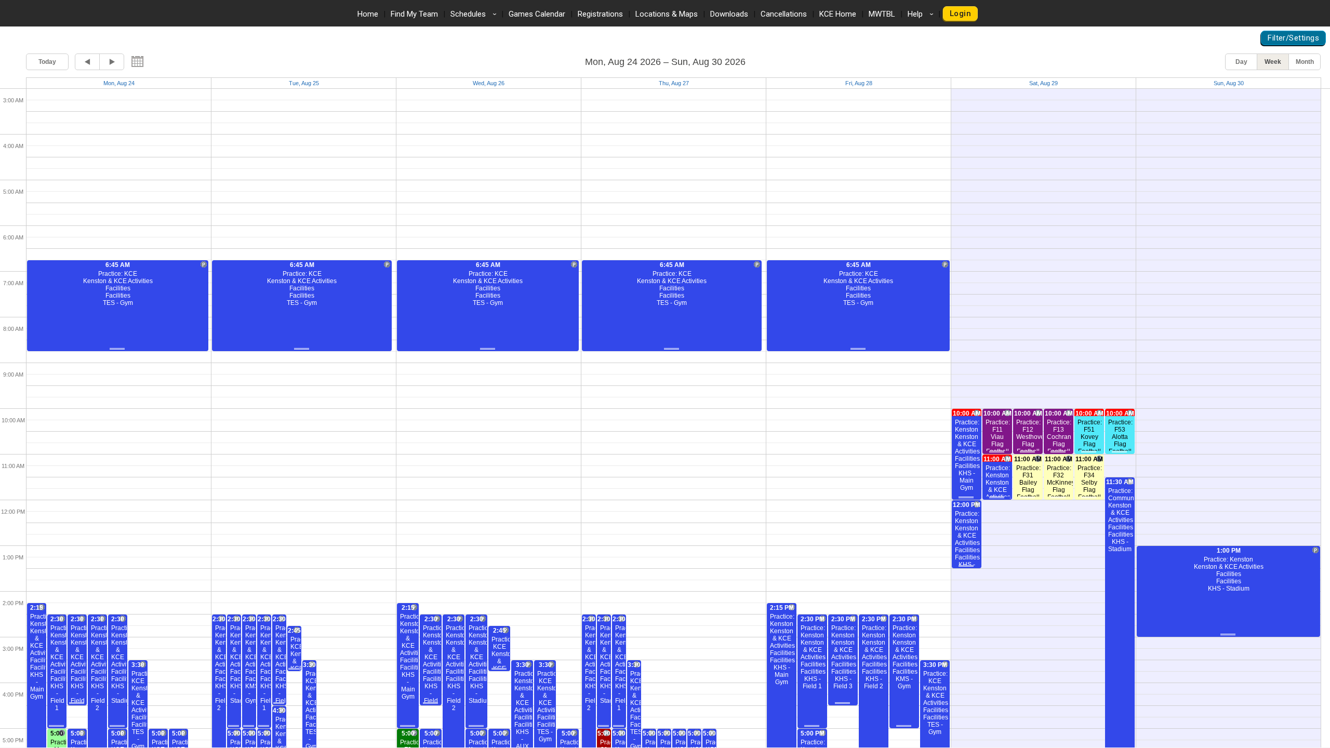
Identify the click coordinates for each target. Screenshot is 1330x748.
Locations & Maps (666, 14)
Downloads (729, 14)
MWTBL (882, 14)
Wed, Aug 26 (488, 83)
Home (367, 14)
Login (960, 13)
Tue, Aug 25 (304, 83)
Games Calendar (537, 14)
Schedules (475, 14)
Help (922, 14)
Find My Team (414, 14)
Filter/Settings (1293, 38)
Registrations (600, 14)
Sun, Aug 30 (1229, 83)
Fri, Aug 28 (858, 83)
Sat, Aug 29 (1043, 83)
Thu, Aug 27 (674, 83)
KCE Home (837, 14)
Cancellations (784, 14)
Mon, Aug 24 (119, 83)
